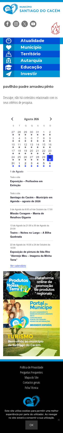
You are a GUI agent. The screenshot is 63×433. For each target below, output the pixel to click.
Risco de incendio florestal (55, 28)
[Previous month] (12, 119)
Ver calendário (18, 265)
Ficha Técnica (31, 388)
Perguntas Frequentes (31, 372)
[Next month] (51, 119)
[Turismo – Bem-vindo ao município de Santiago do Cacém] (31, 355)
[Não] (58, 420)
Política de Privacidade (31, 367)
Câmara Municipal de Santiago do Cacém (31, 11)
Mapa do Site (31, 377)
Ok (31, 425)
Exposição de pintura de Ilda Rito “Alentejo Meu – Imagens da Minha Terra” (31, 255)
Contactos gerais (31, 382)
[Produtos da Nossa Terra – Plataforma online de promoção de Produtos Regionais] (31, 298)
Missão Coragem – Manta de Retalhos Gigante (27, 215)
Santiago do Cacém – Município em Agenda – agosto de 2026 (31, 199)
